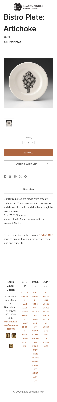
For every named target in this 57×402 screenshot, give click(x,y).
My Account (46, 296)
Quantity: (28, 138)
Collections (24, 296)
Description (28, 189)
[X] (20, 176)
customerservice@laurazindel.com (11, 325)
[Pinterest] (25, 176)
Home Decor (25, 327)
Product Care (46, 235)
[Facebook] (5, 176)
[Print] (15, 176)
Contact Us (35, 377)
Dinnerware (25, 315)
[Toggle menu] (3, 7)
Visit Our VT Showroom (35, 327)
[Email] (10, 176)
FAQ (35, 292)
